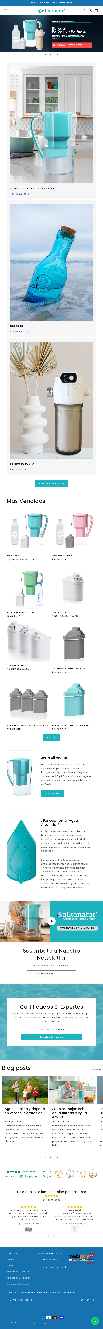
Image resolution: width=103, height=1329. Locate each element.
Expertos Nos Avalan (51, 1037)
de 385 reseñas (51, 1199)
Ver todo (51, 737)
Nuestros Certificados (51, 1029)
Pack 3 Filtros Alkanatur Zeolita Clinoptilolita (27, 725)
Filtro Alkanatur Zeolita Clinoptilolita (68, 669)
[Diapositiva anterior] (46, 55)
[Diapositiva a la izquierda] (46, 1157)
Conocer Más (52, 793)
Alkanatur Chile (20, 1323)
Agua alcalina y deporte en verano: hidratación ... (25, 1113)
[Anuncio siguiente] (98, 3)
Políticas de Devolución (18, 1278)
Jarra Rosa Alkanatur (62, 556)
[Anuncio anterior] (5, 3)
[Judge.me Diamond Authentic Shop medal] (47, 1173)
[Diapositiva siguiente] (57, 55)
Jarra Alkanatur (14, 556)
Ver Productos (18, 193)
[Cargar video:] (51, 921)
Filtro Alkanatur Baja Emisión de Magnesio (71, 725)
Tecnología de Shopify (36, 1323)
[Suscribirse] (73, 973)
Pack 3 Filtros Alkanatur (17, 665)
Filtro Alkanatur (59, 612)
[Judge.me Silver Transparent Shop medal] (70, 1173)
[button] (6, 11)
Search (10, 1259)
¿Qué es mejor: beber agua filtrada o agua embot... (70, 1113)
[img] (51, 1196)
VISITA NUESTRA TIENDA (51, 483)
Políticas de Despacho (18, 1271)
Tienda (10, 1265)
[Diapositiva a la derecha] (57, 1157)
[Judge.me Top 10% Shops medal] (93, 1173)
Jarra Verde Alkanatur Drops (20, 612)
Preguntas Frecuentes (18, 1284)
